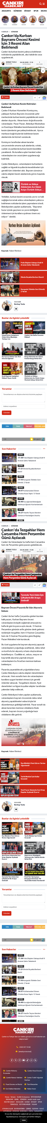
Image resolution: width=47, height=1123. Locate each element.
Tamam (23, 1120)
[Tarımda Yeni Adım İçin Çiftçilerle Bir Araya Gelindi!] (12, 869)
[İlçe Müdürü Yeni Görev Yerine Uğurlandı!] (12, 828)
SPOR (36, 11)
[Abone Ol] (44, 98)
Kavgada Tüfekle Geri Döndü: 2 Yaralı (29, 481)
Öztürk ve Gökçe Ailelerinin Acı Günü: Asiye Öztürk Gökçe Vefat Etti (34, 378)
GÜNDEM (17, 11)
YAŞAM (34, 1104)
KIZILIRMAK (7, 1111)
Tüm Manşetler (32, 1084)
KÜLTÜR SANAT (9, 1102)
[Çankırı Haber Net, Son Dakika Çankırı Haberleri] (12, 4)
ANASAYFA (6, 11)
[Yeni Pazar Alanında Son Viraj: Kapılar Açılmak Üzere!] (12, 848)
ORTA (31, 1111)
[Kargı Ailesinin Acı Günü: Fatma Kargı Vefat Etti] (34, 349)
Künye (7, 1097)
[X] (15, 1060)
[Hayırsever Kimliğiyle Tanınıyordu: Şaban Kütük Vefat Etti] (34, 848)
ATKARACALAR (7, 1109)
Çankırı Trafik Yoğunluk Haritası (33, 1079)
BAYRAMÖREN (19, 1109)
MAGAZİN (19, 1102)
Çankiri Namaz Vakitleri (14, 1077)
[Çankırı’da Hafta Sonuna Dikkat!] (34, 328)
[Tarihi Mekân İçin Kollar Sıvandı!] (34, 828)
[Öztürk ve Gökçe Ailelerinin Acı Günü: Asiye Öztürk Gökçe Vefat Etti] (34, 369)
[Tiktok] (27, 1060)
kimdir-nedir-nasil (34, 1099)
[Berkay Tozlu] (7, 306)
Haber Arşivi (31, 1089)
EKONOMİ (9, 1099)
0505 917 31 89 (24, 1047)
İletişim (13, 1097)
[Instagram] (19, 1060)
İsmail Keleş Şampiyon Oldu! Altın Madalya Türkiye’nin (10, 337)
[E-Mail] (16, 309)
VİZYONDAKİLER (24, 1104)
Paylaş (6, 97)
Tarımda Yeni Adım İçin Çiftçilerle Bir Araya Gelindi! (10, 878)
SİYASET (27, 11)
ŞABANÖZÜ (38, 1111)
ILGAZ (42, 1109)
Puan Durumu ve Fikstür (14, 1084)
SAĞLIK (27, 1102)
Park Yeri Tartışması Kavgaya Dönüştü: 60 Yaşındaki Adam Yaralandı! (34, 878)
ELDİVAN (35, 1109)
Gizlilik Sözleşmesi (23, 1097)
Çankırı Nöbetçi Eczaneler (10, 1072)
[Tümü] (44, 449)
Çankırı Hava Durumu (34, 1071)
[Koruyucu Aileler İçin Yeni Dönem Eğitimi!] (12, 349)
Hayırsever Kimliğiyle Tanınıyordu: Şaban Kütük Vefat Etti (34, 857)
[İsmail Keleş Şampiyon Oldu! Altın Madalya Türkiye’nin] (12, 328)
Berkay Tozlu (19, 304)
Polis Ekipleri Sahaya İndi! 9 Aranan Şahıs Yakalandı (31, 459)
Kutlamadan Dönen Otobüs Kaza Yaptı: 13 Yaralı (29, 492)
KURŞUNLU (23, 1111)
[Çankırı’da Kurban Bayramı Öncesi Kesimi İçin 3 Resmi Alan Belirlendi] (23, 81)
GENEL (20, 454)
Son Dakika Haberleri (13, 1089)
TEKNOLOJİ (14, 1104)
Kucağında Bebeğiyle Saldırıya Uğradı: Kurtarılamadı (30, 503)
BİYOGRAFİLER (36, 1097)
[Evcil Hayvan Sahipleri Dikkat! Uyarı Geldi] (12, 369)
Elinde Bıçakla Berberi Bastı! (29, 470)
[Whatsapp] (31, 1060)
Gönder (6, 413)
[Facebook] (12, 1060)
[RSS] (35, 1060)
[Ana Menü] (44, 4)
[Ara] (40, 4)
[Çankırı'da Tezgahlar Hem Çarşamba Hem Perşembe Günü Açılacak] (23, 568)
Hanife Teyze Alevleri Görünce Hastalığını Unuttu (29, 514)
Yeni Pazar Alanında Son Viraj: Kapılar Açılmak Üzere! (11, 857)
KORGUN (16, 1111)
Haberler (4, 32)
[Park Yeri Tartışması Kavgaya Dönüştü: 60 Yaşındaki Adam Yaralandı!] (34, 869)
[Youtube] (23, 1060)
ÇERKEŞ (28, 1109)
